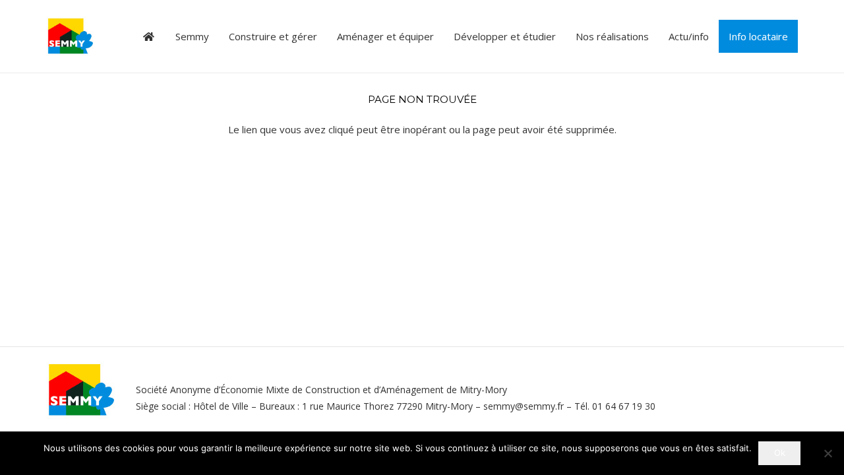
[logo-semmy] (70, 36)
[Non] (827, 453)
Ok (779, 452)
